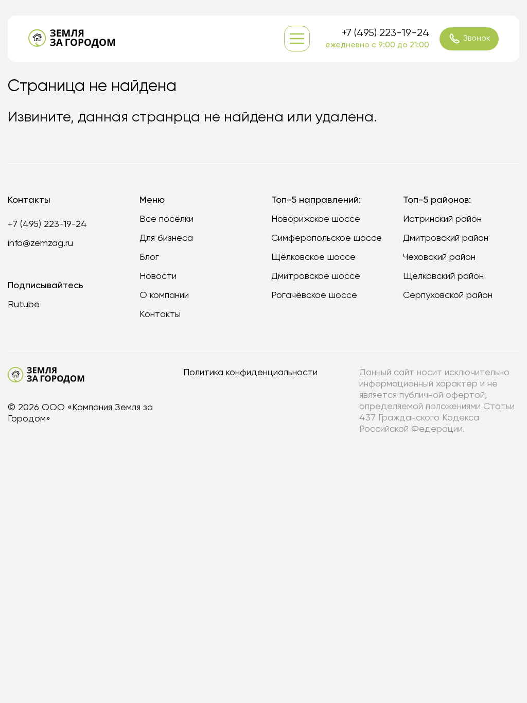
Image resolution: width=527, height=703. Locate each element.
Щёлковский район (443, 276)
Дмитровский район (445, 238)
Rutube (24, 304)
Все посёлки (166, 219)
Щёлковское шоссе (313, 257)
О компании (164, 295)
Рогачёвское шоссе (314, 295)
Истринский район (442, 219)
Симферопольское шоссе (326, 238)
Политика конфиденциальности (250, 372)
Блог (149, 257)
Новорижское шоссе (315, 219)
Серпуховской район (448, 295)
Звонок (476, 38)
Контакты (160, 314)
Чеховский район (439, 257)
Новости (158, 276)
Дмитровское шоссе (315, 276)
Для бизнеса (166, 238)
